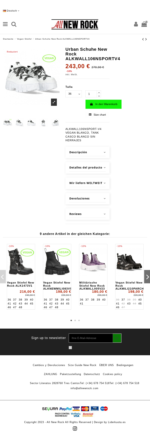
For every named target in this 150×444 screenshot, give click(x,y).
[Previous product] (143, 39)
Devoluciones (79, 198)
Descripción (78, 152)
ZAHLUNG (50, 374)
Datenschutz (92, 374)
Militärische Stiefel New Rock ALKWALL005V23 (92, 285)
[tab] (87, 152)
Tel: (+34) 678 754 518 (95, 383)
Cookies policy (112, 374)
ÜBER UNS (106, 365)
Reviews (75, 214)
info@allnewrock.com (84, 388)
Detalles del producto (85, 167)
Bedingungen (125, 365)
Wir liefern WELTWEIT (85, 183)
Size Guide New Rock (82, 365)
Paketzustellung (70, 374)
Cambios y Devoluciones (49, 365)
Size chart (99, 114)
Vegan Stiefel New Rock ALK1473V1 (20, 284)
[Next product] (146, 39)
